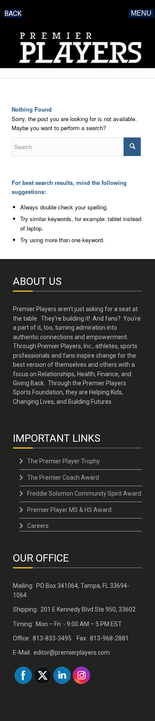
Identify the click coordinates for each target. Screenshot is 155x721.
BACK (13, 13)
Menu (141, 13)
